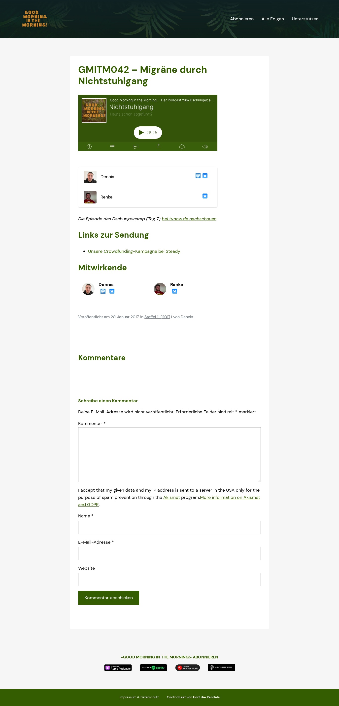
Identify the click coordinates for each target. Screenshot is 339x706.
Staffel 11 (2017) (158, 316)
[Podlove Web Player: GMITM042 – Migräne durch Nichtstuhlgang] (147, 126)
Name (86, 516)
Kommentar (92, 423)
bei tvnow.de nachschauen (189, 219)
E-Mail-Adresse (96, 542)
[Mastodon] (197, 176)
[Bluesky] (204, 176)
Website (86, 568)
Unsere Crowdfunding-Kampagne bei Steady (134, 251)
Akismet (171, 497)
